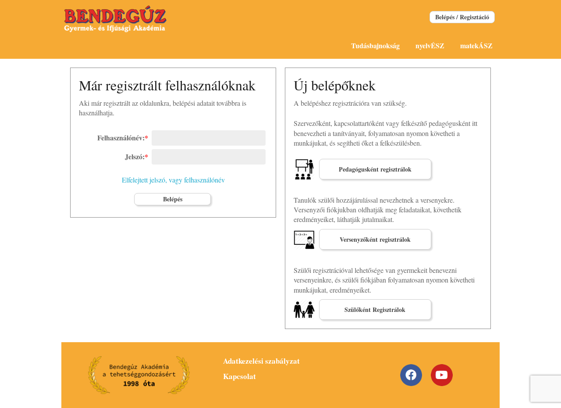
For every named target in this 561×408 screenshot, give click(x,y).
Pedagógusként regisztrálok (375, 169)
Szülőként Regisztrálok (374, 309)
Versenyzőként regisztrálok (375, 239)
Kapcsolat (239, 376)
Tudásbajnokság (375, 45)
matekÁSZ (476, 45)
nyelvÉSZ (429, 45)
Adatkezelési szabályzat (261, 360)
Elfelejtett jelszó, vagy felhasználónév (173, 179)
